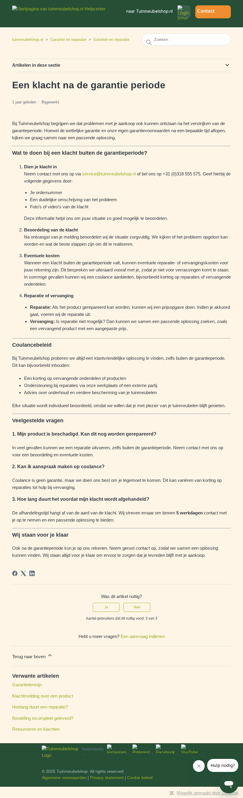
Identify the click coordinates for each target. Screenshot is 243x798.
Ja (106, 607)
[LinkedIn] (32, 573)
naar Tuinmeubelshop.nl (149, 11)
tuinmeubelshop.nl (27, 39)
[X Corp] (23, 573)
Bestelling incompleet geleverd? (42, 718)
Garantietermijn (27, 684)
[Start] (58, 8)
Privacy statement (107, 777)
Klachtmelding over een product (42, 695)
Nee (137, 607)
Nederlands (92, 748)
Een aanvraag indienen (143, 636)
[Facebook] (14, 573)
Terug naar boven (29, 656)
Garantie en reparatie (68, 39)
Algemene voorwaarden (64, 777)
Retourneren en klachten (36, 729)
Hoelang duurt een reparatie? (40, 706)
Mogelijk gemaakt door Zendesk (208, 792)
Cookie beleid (140, 777)
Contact (206, 11)
